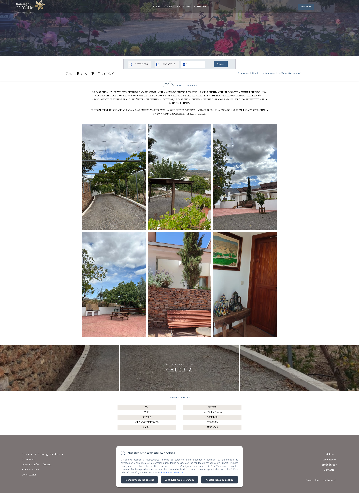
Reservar (306, 7)
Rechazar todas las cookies (139, 479)
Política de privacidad (172, 472)
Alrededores (183, 6)
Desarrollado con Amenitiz (321, 480)
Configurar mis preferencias (179, 479)
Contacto (200, 6)
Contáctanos (29, 475)
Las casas (168, 6)
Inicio (156, 6)
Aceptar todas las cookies (219, 479)
